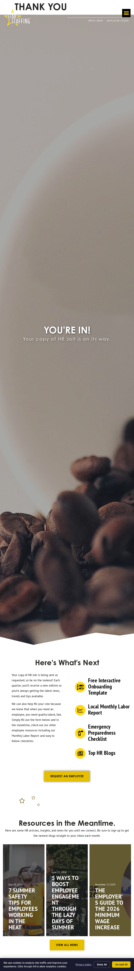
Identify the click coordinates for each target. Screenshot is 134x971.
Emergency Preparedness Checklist (102, 732)
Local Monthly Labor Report (109, 709)
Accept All (121, 964)
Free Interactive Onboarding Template (104, 686)
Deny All (102, 964)
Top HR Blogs (101, 752)
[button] (126, 13)
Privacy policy (84, 964)
